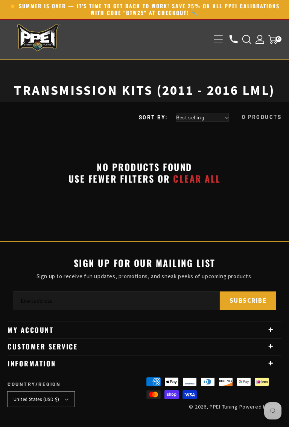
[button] (218, 39)
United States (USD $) (36, 399)
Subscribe (248, 300)
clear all (197, 179)
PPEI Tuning (224, 406)
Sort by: (153, 117)
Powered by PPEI (260, 406)
